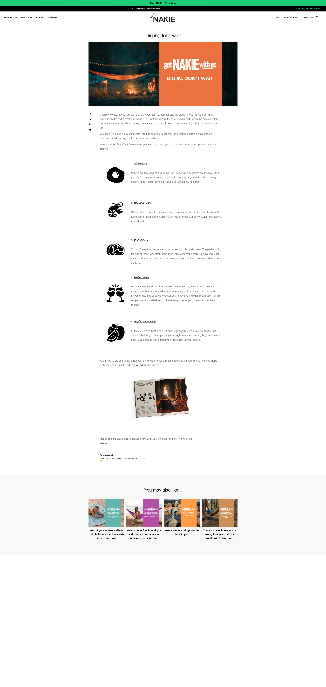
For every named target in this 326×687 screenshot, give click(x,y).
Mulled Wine (141, 277)
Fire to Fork (137, 365)
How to (40, 17)
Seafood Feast (142, 203)
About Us (26, 17)
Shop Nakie (10, 17)
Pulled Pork (141, 240)
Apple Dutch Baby (145, 321)
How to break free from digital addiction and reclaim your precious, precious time (144, 534)
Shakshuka (140, 163)
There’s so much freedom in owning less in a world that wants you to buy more (219, 534)
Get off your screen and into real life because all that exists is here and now (106, 534)
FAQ (278, 17)
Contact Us (307, 17)
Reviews (52, 17)
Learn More (289, 17)
